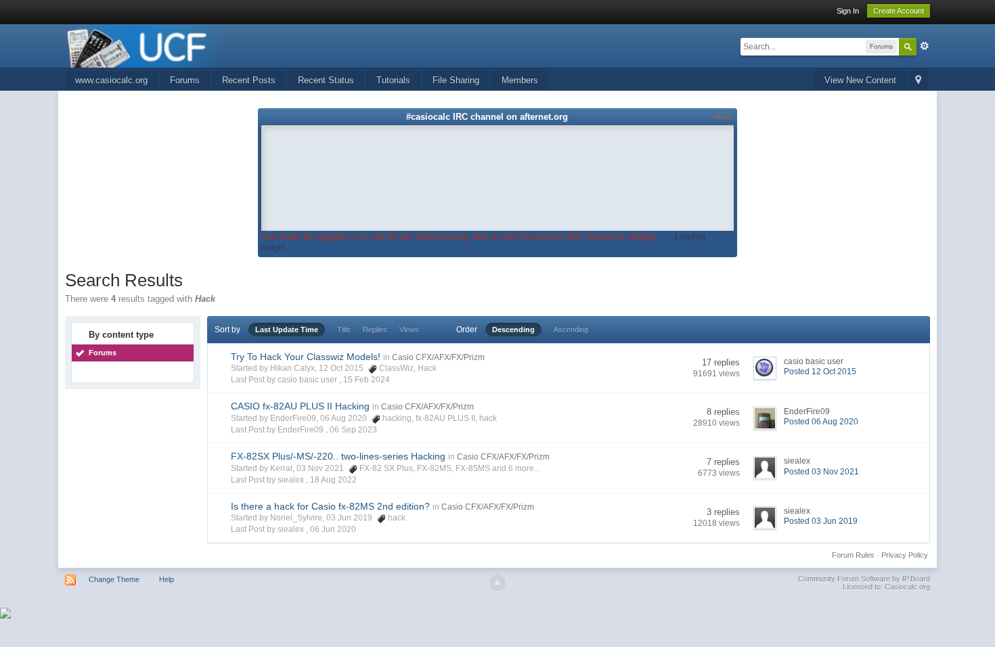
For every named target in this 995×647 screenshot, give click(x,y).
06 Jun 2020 (333, 529)
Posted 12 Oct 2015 (820, 371)
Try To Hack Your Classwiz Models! (305, 356)
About (722, 116)
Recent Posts (248, 80)
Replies (375, 330)
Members (520, 80)
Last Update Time (286, 330)
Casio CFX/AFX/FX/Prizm (438, 357)
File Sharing (456, 80)
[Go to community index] (143, 45)
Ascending (571, 330)
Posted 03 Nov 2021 (821, 471)
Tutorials (393, 80)
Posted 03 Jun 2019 (821, 521)
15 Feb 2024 (366, 379)
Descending (513, 330)
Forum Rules (853, 555)
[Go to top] (497, 583)
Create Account (898, 11)
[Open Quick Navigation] (918, 81)
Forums (185, 80)
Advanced (924, 46)
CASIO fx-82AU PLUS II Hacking (300, 406)
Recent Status (326, 80)
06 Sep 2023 (353, 429)
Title (344, 330)
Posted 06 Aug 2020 (821, 421)
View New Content (860, 80)
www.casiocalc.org (111, 80)
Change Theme (114, 579)
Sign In (848, 11)
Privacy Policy (904, 555)
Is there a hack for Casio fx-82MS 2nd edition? (330, 506)
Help (166, 579)
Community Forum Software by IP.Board (864, 579)
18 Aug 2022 (333, 480)
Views (409, 330)
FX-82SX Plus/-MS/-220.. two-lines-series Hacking (338, 456)
